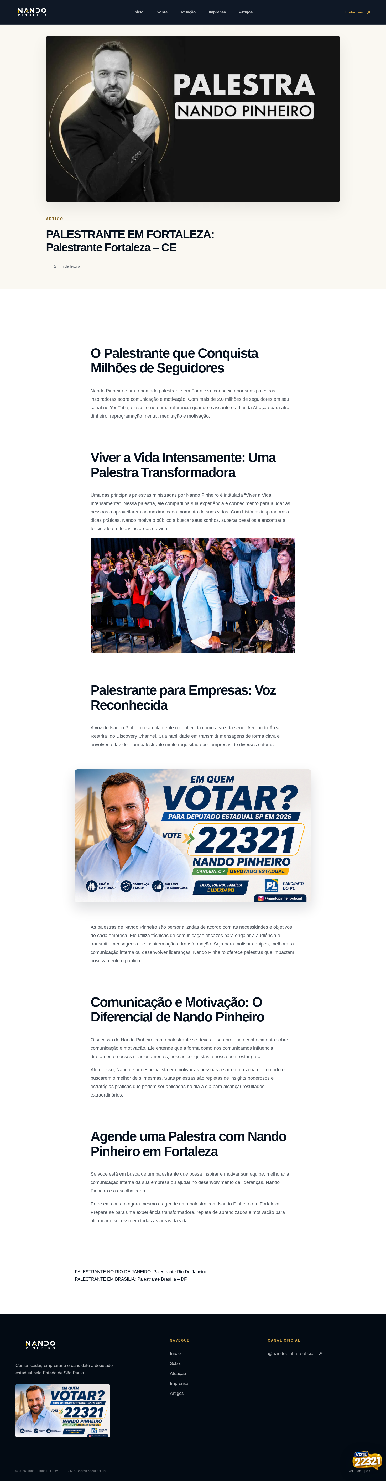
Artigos (246, 12)
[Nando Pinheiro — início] (32, 12)
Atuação (188, 12)
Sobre (162, 12)
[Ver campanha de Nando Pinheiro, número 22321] (367, 1461)
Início (138, 12)
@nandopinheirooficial (295, 1353)
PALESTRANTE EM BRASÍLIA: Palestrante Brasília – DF (131, 1279)
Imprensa (217, 12)
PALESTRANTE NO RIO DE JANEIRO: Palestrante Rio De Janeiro (140, 1271)
